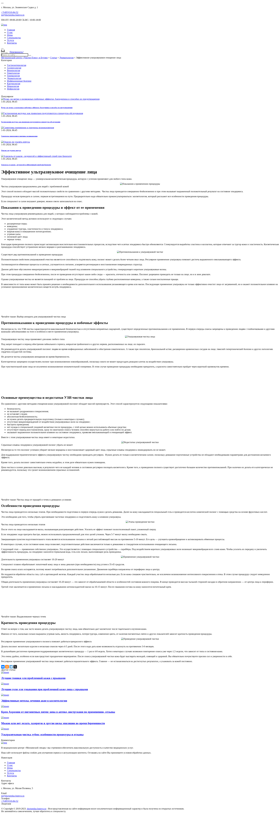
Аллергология (14, 68)
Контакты (12, 43)
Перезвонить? (16, 52)
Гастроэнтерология (16, 65)
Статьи (53, 57)
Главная (11, 30)
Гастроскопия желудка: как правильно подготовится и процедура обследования (30, 122)
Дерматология (66, 57)
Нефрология (13, 89)
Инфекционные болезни (19, 81)
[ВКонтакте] (3, 667)
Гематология (13, 73)
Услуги (10, 40)
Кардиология (13, 83)
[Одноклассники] (7, 667)
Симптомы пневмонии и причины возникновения (19, 136)
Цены (10, 35)
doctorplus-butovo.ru (36, 808)
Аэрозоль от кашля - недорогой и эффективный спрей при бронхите (26, 165)
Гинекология (13, 75)
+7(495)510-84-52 (9, 12)
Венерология (13, 70)
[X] (15, 667)
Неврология (13, 86)
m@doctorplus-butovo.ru (12, 15)
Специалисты (14, 37)
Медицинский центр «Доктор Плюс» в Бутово (24, 57)
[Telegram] (11, 667)
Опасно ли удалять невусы (11, 150)
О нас (10, 32)
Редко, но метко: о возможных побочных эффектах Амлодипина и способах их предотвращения (36, 107)
